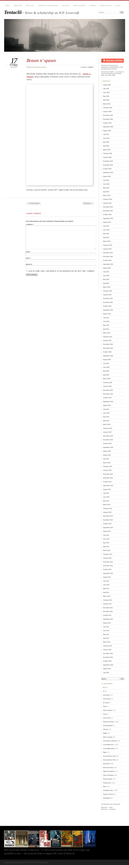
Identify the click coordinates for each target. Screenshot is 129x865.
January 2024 (107, 203)
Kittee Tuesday (107, 737)
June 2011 (106, 630)
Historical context (108, 721)
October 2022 (107, 260)
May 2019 (106, 417)
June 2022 (106, 275)
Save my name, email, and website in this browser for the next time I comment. (62, 271)
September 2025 (108, 126)
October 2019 (107, 397)
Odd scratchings (108, 775)
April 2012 (106, 592)
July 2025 (106, 134)
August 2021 (107, 314)
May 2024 (106, 188)
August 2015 (107, 455)
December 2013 (108, 516)
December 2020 (108, 344)
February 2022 (107, 291)
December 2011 (108, 607)
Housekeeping (107, 725)
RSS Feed (104, 807)
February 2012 (107, 600)
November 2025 (108, 119)
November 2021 (108, 302)
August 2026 (107, 85)
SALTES (117, 5)
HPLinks (105, 729)
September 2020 (108, 356)
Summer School (108, 794)
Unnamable (106, 798)
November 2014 (108, 478)
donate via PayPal (108, 72)
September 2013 (108, 527)
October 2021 (107, 306)
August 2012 (107, 577)
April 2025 (106, 146)
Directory (18, 5)
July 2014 (106, 493)
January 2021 (107, 340)
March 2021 (106, 333)
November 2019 (108, 394)
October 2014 (107, 481)
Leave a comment (87, 67)
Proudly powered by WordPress (15, 862)
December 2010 (108, 653)
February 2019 (107, 428)
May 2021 (106, 325)
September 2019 (108, 401)
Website (29, 264)
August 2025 (107, 130)
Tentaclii (13, 12)
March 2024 (106, 195)
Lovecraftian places (109, 748)
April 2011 (106, 638)
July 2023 (106, 226)
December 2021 (108, 298)
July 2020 (106, 363)
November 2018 (108, 439)
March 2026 (106, 104)
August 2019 (107, 405)
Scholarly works (108, 790)
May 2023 (106, 233)
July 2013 (106, 535)
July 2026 (106, 88)
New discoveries (108, 767)
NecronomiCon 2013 (109, 756)
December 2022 (108, 252)
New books (106, 763)
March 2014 (106, 504)
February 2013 (107, 554)
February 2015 (107, 466)
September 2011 (108, 619)
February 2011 (107, 646)
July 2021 (106, 317)
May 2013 (106, 542)
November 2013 (108, 520)
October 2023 (107, 214)
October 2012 (107, 569)
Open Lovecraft (79, 5)
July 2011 (106, 627)
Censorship (106, 699)
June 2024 (106, 184)
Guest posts (107, 718)
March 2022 (106, 287)
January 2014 (107, 512)
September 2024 (108, 172)
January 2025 (107, 157)
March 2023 (106, 241)
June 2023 (106, 230)
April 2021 (106, 329)
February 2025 (107, 153)
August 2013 (107, 531)
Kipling (105, 733)
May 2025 (106, 142)
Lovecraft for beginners (48, 5)
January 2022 (107, 294)
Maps (104, 752)
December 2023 (108, 207)
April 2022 (106, 283)
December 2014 (108, 474)
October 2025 (107, 123)
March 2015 (106, 462)
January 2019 (107, 432)
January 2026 (107, 111)
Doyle (105, 706)
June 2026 (106, 92)
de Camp (106, 702)
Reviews (93, 5)
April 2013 (106, 546)
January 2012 (107, 604)
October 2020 (107, 352)
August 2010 (107, 668)
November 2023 (108, 211)
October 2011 (107, 615)
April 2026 (106, 100)
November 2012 (108, 565)
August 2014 (107, 489)
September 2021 (108, 310)
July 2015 (106, 459)
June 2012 (106, 584)
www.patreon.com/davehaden (109, 67)
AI (103, 691)
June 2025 (106, 138)
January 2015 (107, 470)
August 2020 (107, 359)
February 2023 (107, 245)
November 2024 (108, 165)
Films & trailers (107, 710)
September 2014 (108, 485)
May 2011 (106, 634)
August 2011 (107, 623)
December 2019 (108, 390)
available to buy (12, 853)
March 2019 (106, 424)
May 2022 (106, 279)
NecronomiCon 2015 (109, 760)
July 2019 (106, 409)
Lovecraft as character (110, 741)
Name (28, 252)
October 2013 (107, 523)
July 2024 (106, 180)
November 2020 (108, 348)
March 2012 (106, 596)
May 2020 (106, 371)
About (7, 5)
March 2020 (106, 378)
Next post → (88, 203)
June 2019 (106, 413)
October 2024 (107, 168)
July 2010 (106, 672)
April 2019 (106, 420)
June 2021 (106, 321)
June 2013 (106, 539)
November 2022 (108, 256)
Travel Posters (106, 5)
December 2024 (108, 161)
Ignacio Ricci (44, 862)
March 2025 (106, 149)
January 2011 (107, 649)
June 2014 (106, 497)
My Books (65, 5)
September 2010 (108, 665)
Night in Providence (109, 771)
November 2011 (108, 611)
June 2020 (106, 367)
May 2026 (106, 96)
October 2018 (107, 443)
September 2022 (108, 264)
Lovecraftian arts (40, 67)
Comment (30, 224)
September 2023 (108, 218)
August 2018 (107, 451)
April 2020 (106, 375)
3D (104, 687)
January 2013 (107, 558)
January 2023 (107, 249)
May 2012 (106, 588)
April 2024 (106, 191)
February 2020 (107, 382)
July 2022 (106, 271)
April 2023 (106, 237)
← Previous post (33, 203)
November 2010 (108, 657)
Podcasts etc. (107, 783)
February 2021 (107, 336)
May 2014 (106, 501)
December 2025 (108, 115)
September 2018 (108, 447)
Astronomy (106, 695)
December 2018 (108, 436)
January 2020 (107, 386)
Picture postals (107, 779)
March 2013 (106, 550)
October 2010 (107, 661)
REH (104, 786)
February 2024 (107, 199)
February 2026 (107, 107)
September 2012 (108, 573)
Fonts (105, 714)
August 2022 (107, 268)
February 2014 (107, 508)
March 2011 (106, 642)
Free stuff (30, 5)
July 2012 (106, 581)
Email (28, 258)
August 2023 (107, 222)
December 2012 (108, 562)
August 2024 (107, 176)
